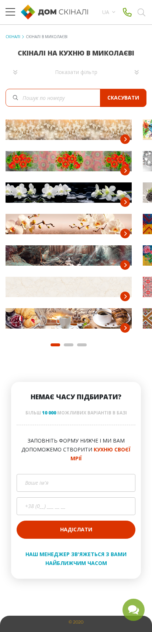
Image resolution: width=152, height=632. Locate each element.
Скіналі (13, 36)
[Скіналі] (58, 11)
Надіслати (76, 529)
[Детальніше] (125, 139)
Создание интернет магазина (52, 613)
